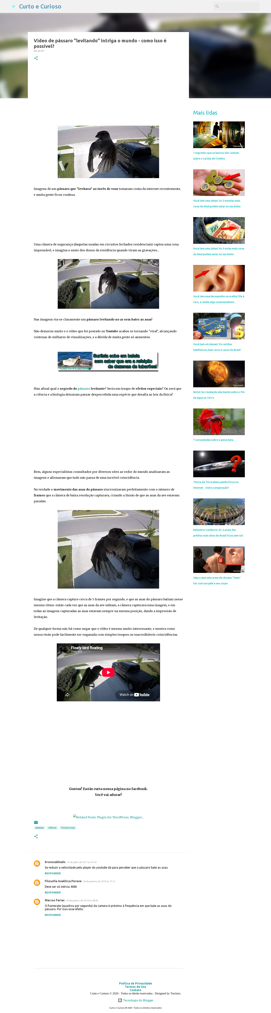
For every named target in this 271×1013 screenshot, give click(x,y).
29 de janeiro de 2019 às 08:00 (82, 900)
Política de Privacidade (135, 983)
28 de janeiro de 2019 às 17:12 (99, 881)
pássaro (84, 388)
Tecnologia (68, 828)
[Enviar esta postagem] (36, 824)
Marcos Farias (55, 900)
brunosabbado (55, 862)
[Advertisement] (108, 94)
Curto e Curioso (40, 6)
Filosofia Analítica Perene (63, 881)
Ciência (52, 828)
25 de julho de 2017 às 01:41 (82, 862)
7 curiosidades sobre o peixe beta (213, 439)
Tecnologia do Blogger (137, 1000)
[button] (36, 58)
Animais (39, 828)
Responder (53, 873)
